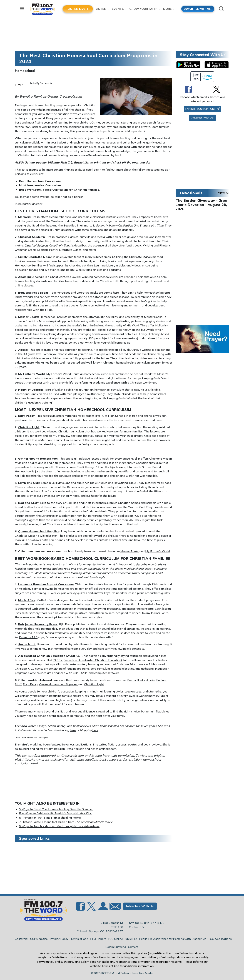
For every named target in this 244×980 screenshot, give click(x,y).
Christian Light (28, 427)
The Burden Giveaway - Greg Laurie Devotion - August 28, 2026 (201, 204)
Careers (133, 947)
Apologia (24, 277)
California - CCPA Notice (31, 939)
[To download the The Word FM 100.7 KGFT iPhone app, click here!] (217, 64)
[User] (102, 908)
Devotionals (191, 193)
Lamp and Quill (28, 483)
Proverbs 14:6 (28, 637)
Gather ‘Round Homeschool (38, 458)
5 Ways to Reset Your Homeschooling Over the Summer (56, 809)
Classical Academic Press (36, 237)
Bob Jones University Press (38, 624)
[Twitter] (216, 89)
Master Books (28, 317)
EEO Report (98, 939)
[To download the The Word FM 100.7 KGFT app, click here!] (188, 64)
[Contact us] (113, 907)
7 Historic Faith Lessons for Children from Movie (66, 822)
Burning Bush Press (60, 748)
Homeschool (25, 71)
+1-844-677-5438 (152, 922)
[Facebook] (188, 89)
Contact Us (136, 927)
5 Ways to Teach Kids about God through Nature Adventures (59, 826)
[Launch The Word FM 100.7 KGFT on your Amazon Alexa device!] (202, 76)
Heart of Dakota (30, 389)
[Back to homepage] (41, 911)
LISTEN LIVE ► (78, 9)
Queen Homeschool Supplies (38, 531)
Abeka (22, 349)
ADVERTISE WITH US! (197, 8)
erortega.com (107, 748)
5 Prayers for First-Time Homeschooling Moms (50, 817)
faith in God (91, 325)
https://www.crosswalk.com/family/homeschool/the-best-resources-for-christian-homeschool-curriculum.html (88, 761)
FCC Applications (220, 939)
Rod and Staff (28, 503)
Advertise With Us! (202, 117)
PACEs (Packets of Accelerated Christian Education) (87, 660)
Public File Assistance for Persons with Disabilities (172, 939)
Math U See (26, 600)
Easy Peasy (26, 415)
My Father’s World (157, 551)
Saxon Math (27, 644)
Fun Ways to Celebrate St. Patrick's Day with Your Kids (55, 813)
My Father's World (31, 374)
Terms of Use (79, 939)
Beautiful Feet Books (33, 292)
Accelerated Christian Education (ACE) (46, 655)
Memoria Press (29, 217)
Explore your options (200, 108)
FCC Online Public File (122, 939)
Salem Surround (116, 947)
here (73, 730)
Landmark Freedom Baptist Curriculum (46, 584)
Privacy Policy (59, 939)
